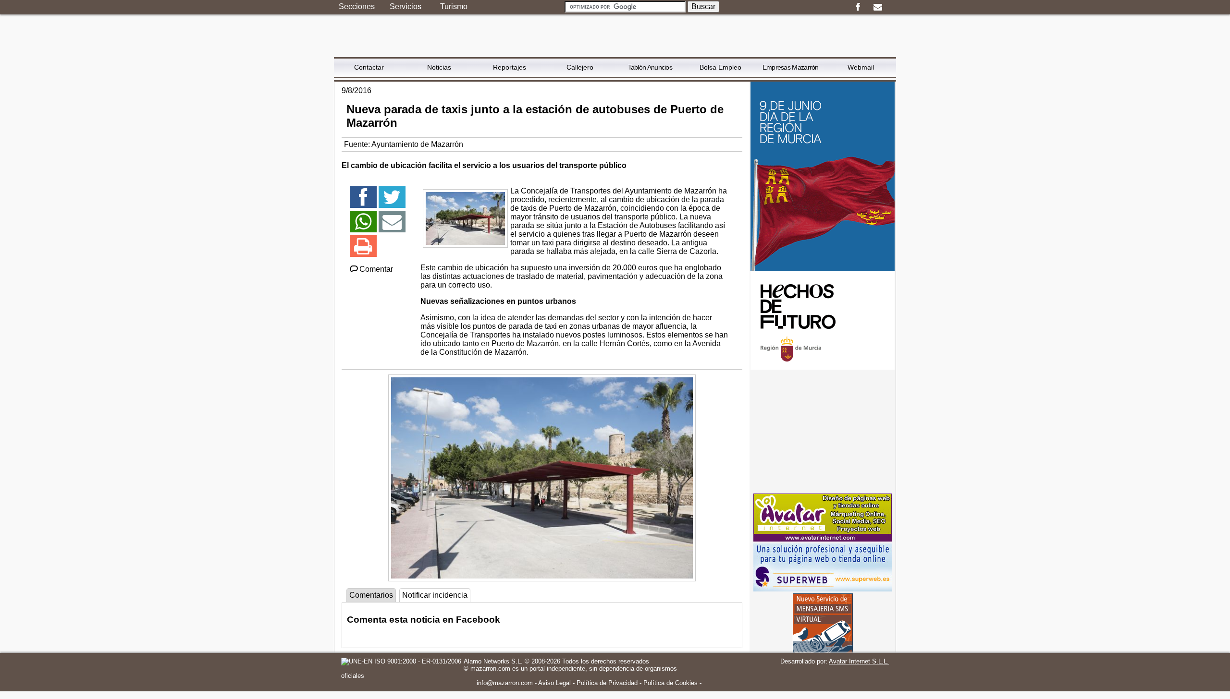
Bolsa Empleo (720, 67)
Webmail (861, 67)
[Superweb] (822, 589)
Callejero (579, 67)
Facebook (858, 7)
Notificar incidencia (434, 595)
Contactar (369, 67)
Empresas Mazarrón (791, 67)
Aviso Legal (554, 683)
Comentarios (371, 595)
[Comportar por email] (392, 226)
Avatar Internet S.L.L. (859, 661)
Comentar (376, 269)
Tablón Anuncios (650, 67)
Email (877, 7)
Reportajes (509, 67)
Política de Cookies (670, 683)
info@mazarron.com (505, 683)
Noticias (439, 67)
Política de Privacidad (607, 683)
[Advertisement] (822, 432)
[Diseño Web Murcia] (822, 539)
